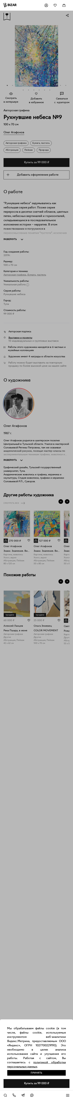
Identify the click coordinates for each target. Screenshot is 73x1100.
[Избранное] (55, 5)
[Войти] (46, 5)
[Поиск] (5, 1095)
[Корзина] (64, 5)
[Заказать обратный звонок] (14, 1095)
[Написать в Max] (32, 1095)
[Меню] (67, 1095)
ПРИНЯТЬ (36, 1073)
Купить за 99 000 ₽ (36, 1083)
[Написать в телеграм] (23, 1095)
